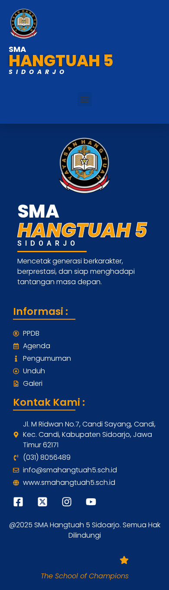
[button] (85, 99)
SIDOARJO (38, 71)
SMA (17, 49)
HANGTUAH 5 (61, 61)
